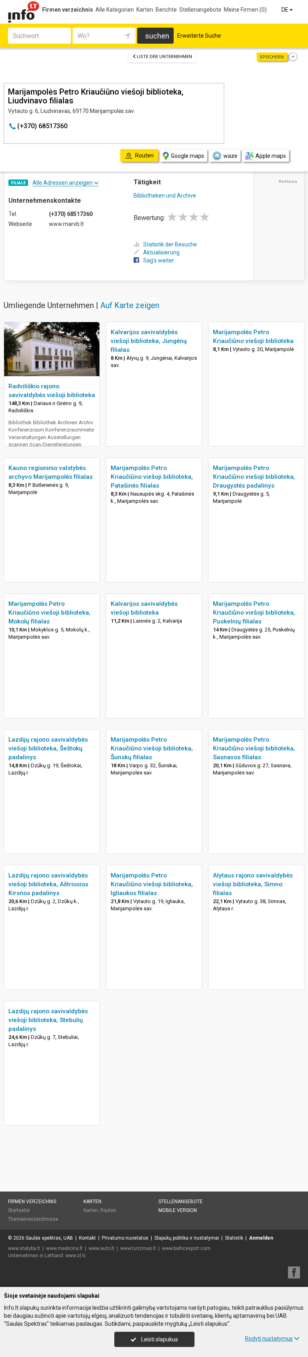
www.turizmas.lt (138, 1248)
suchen (157, 36)
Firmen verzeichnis (67, 9)
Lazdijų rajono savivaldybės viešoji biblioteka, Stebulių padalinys (48, 1020)
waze (230, 156)
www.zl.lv (75, 1255)
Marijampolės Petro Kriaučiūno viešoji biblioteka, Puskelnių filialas (254, 612)
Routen (108, 1210)
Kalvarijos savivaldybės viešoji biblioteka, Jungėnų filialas (149, 341)
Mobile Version (177, 1210)
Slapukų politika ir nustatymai (186, 1238)
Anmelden (261, 1238)
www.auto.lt (101, 1248)
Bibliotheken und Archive (165, 195)
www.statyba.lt (24, 1248)
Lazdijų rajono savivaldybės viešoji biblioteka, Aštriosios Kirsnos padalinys (48, 884)
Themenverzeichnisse (33, 1219)
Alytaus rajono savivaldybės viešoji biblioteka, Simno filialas (253, 884)
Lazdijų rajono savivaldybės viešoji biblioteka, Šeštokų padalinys (48, 748)
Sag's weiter (158, 260)
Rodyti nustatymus (269, 1338)
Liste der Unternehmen (164, 56)
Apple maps (270, 156)
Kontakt (87, 1238)
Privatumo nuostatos (125, 1238)
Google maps (187, 156)
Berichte (166, 9)
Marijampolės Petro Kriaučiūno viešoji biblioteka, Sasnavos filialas (254, 748)
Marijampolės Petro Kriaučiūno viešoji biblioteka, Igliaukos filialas (152, 884)
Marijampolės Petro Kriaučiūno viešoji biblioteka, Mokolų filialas (49, 612)
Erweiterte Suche (199, 35)
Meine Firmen (245, 9)
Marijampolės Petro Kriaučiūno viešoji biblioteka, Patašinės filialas (152, 476)
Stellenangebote (200, 9)
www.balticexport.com (186, 1248)
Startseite (19, 1210)
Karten (144, 9)
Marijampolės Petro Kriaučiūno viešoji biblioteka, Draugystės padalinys (254, 476)
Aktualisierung (161, 252)
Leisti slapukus (159, 1339)
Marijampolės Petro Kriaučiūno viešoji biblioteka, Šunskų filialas (152, 748)
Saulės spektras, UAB (49, 1238)
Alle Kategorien (114, 9)
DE (286, 9)
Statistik (234, 1238)
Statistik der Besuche (170, 244)
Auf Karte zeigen (129, 305)
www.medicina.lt (64, 1248)
